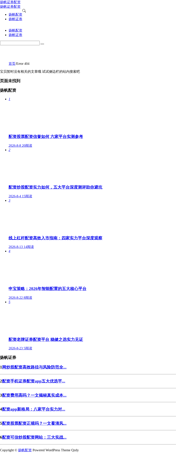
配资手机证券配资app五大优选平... (33, 381)
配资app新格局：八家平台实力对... (33, 409)
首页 (12, 63)
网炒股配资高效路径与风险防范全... (34, 367)
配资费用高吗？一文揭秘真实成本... (34, 395)
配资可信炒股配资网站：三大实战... (34, 437)
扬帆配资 (25, 450)
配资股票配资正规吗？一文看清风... (34, 423)
